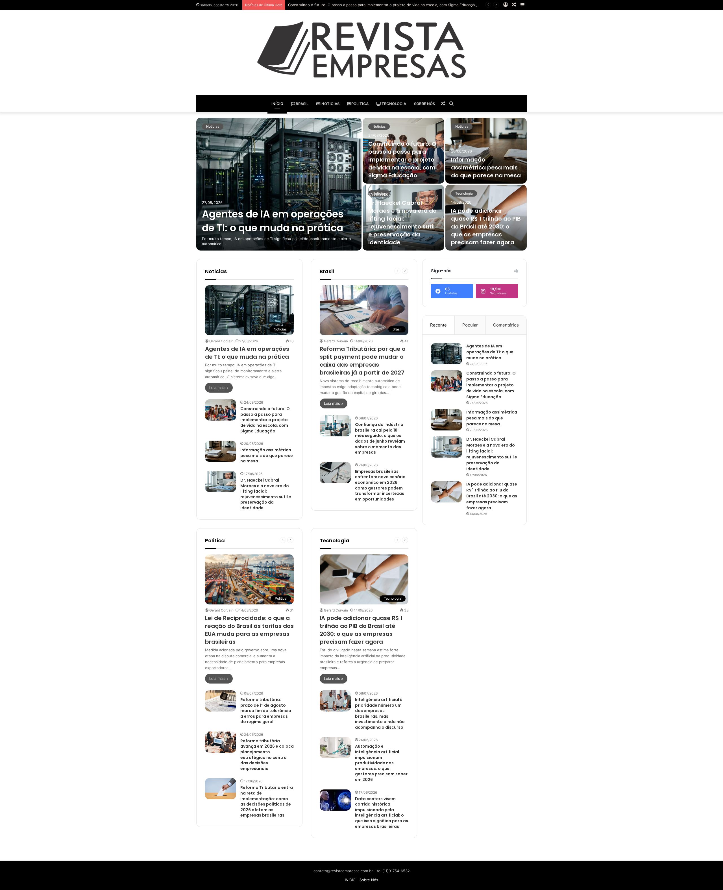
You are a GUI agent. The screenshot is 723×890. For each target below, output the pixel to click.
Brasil (301, 103)
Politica (359, 103)
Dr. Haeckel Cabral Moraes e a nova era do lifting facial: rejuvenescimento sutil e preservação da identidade (402, 222)
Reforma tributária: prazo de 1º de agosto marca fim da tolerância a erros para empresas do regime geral (265, 710)
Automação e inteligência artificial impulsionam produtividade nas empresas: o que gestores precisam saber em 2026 (381, 762)
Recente (438, 325)
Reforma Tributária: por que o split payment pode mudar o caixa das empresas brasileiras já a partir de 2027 (363, 361)
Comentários (506, 325)
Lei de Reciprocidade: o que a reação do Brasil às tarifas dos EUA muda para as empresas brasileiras (249, 630)
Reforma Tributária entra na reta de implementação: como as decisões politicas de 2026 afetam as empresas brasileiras (266, 801)
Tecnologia (393, 103)
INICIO (350, 880)
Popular (470, 325)
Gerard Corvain (221, 341)
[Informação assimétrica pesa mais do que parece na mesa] (486, 151)
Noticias (330, 103)
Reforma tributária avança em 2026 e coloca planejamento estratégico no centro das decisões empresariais (267, 754)
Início (277, 103)
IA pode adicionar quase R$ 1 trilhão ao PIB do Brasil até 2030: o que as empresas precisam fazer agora (486, 226)
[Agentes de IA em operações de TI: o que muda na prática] (279, 184)
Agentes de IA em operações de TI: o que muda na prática (273, 221)
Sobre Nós (424, 103)
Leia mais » (218, 387)
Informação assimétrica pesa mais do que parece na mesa (486, 167)
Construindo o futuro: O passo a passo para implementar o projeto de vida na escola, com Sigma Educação (382, 5)
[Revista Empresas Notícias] (361, 49)
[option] (361, 184)
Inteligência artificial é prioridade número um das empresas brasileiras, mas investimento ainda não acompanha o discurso (380, 713)
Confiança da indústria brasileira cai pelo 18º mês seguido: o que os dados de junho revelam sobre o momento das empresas (380, 438)
